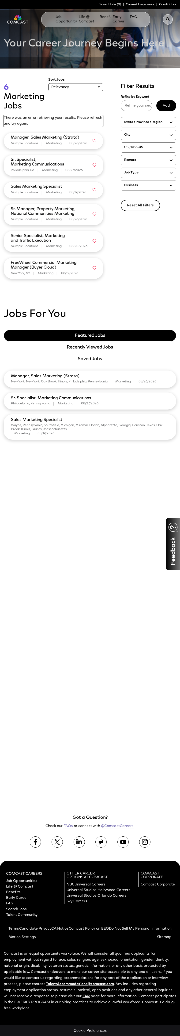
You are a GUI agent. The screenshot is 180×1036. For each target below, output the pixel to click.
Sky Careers (77, 901)
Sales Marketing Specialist (36, 420)
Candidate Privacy (35, 929)
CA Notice (59, 929)
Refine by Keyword (135, 97)
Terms (13, 929)
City (127, 135)
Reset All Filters (140, 205)
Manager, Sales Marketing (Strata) (45, 376)
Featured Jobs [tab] (90, 335)
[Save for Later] (94, 141)
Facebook (35, 841)
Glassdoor (101, 841)
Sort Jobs (56, 80)
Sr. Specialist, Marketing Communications (51, 398)
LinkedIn (79, 841)
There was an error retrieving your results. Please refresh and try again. (53, 121)
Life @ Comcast (86, 19)
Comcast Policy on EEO (89, 929)
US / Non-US (133, 147)
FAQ (10, 903)
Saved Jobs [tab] (90, 359)
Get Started (141, 778)
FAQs (134, 17)
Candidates (167, 4)
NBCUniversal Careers (86, 884)
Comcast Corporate (158, 884)
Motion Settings (22, 937)
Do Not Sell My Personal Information (140, 929)
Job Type (131, 172)
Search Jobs (16, 909)
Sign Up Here (139, 708)
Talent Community (22, 915)
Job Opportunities (68, 19)
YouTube (123, 841)
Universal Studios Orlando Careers (97, 896)
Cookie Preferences (90, 1030)
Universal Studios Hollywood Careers (98, 890)
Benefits (107, 17)
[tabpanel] (90, 404)
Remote (130, 160)
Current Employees (140, 4)
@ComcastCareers (117, 826)
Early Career (118, 19)
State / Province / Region (143, 122)
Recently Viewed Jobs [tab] (90, 347)
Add (166, 106)
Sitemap (164, 937)
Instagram (144, 841)
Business (131, 185)
